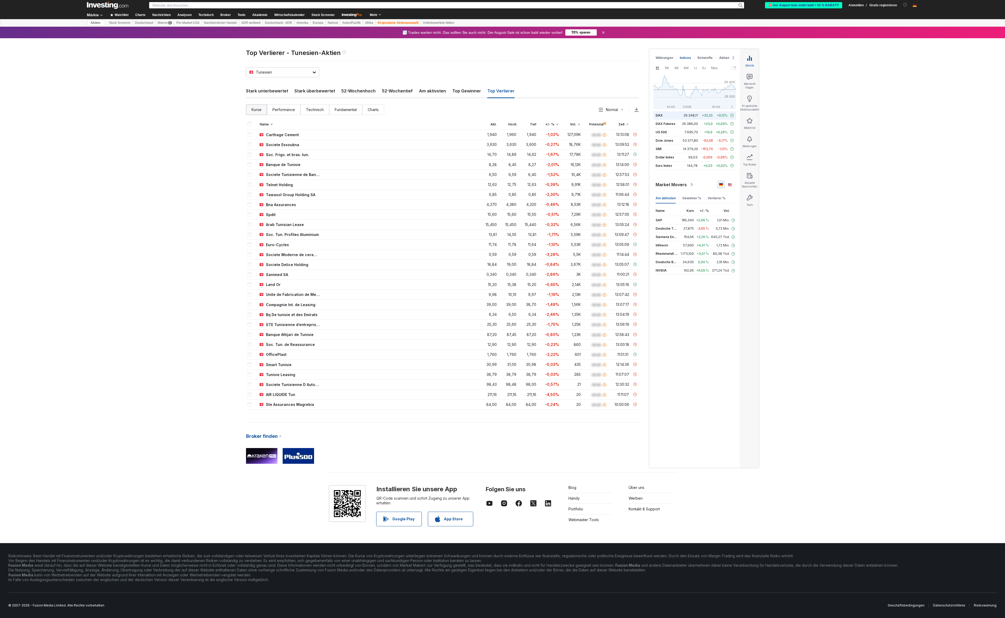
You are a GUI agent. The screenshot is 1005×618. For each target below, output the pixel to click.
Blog (572, 487)
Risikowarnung (985, 605)
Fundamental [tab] (346, 109)
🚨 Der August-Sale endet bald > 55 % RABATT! (803, 5)
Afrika (369, 23)
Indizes (685, 58)
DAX (659, 115)
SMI (658, 149)
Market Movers (671, 184)
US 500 (661, 132)
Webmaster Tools (583, 519)
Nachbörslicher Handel (220, 23)
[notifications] (905, 4)
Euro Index (664, 166)
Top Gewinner (466, 90)
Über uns (636, 487)
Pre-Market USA (187, 23)
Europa (318, 23)
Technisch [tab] (315, 109)
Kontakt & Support (644, 509)
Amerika (302, 23)
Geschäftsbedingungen (906, 605)
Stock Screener (323, 15)
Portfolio (575, 509)
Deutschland (144, 23)
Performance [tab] (283, 109)
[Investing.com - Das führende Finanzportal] (107, 5)
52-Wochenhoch (358, 90)
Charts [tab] (373, 109)
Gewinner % (691, 198)
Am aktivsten (432, 90)
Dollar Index (665, 157)
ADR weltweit (250, 23)
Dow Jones (664, 140)
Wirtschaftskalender (289, 15)
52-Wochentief (397, 90)
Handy (574, 498)
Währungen (664, 58)
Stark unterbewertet (267, 90)
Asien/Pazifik (351, 23)
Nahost (333, 23)
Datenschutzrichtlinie (949, 605)
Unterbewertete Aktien (438, 23)
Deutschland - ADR (278, 23)
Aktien (95, 23)
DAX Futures (665, 124)
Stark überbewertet (314, 90)
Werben (636, 498)
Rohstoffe (705, 58)
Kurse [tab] (256, 109)
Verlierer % (716, 198)
